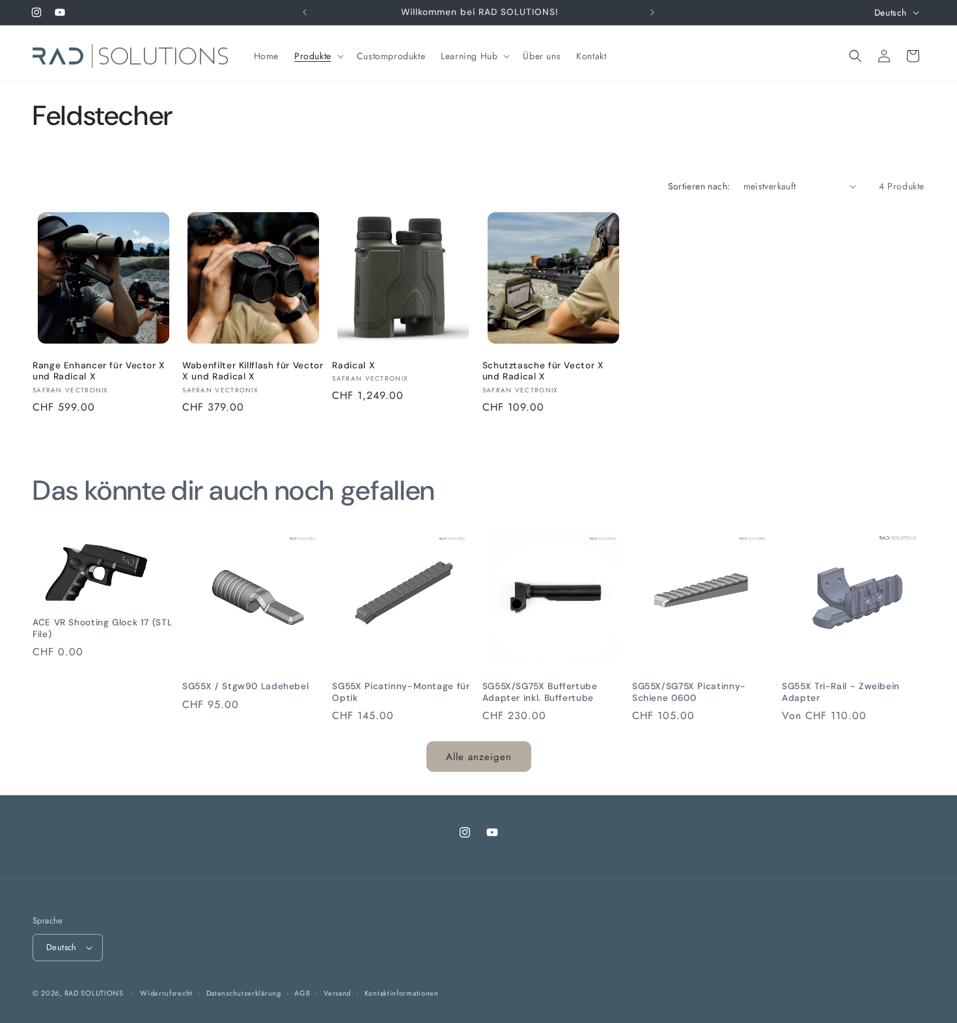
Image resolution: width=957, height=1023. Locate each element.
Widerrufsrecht (166, 993)
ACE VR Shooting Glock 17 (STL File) (102, 628)
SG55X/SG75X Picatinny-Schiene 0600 (689, 692)
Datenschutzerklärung (243, 993)
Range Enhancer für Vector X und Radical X (99, 371)
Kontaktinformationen (402, 993)
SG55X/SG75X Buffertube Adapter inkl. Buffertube (540, 692)
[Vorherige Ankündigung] (304, 12)
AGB (302, 993)
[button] (317, 56)
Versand (337, 993)
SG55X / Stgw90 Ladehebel (245, 686)
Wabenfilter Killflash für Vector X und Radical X (252, 371)
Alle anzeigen (479, 757)
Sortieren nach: (699, 186)
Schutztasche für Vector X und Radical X (543, 371)
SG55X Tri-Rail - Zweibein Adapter (841, 692)
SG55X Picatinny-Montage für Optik (400, 692)
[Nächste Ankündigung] (652, 12)
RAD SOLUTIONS (94, 993)
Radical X (353, 365)
